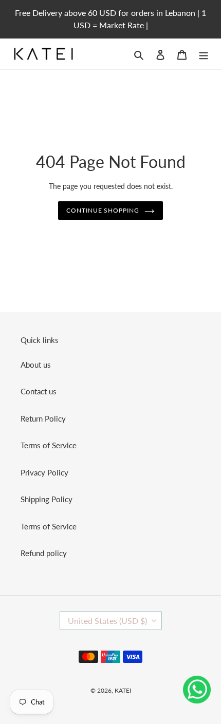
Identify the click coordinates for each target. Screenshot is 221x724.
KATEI (123, 690)
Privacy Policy (44, 472)
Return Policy (43, 418)
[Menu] (203, 54)
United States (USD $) (107, 620)
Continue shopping (103, 210)
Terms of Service (49, 445)
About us (36, 364)
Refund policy (44, 553)
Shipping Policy (46, 499)
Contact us (39, 391)
